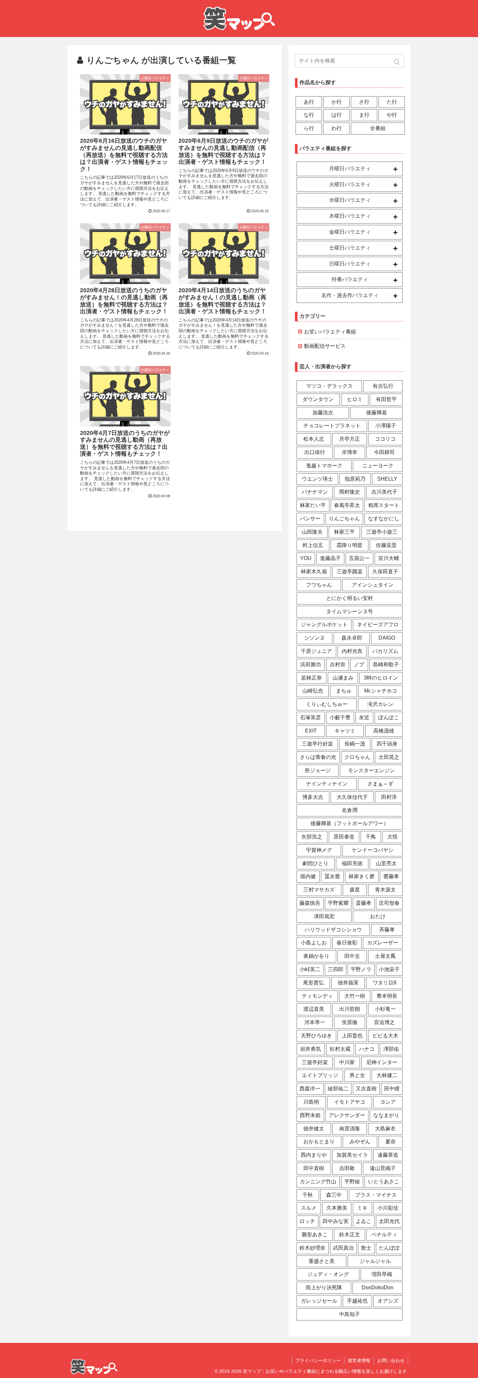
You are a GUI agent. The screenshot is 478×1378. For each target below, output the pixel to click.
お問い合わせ (391, 1360)
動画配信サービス (325, 346)
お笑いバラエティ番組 (330, 331)
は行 (336, 115)
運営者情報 (359, 1360)
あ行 (309, 102)
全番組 (378, 128)
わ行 (336, 128)
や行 (392, 115)
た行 (392, 102)
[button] (397, 62)
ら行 (309, 128)
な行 (309, 115)
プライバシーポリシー (318, 1360)
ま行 (364, 115)
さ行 (364, 102)
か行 (336, 102)
